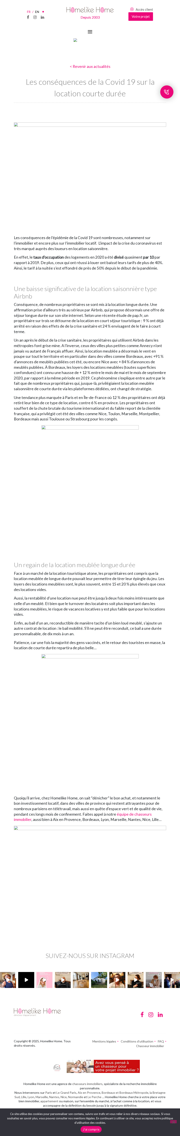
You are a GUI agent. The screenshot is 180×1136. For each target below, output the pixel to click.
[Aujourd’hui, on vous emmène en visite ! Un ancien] (26, 980)
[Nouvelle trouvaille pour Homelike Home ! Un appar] (81, 980)
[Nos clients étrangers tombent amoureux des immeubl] (117, 980)
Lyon (31, 1097)
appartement (49, 1101)
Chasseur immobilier (150, 1046)
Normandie (75, 1097)
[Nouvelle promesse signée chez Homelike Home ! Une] (99, 980)
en (37, 12)
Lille (23, 1097)
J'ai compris (91, 1129)
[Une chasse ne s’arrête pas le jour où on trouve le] (136, 980)
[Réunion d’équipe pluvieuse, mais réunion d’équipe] (172, 980)
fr (30, 12)
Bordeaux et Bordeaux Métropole (125, 1092)
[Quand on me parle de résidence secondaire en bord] (44, 980)
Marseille (42, 1097)
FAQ (161, 1041)
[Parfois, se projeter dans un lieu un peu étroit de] (154, 980)
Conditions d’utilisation (137, 1041)
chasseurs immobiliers (87, 1084)
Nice (64, 1097)
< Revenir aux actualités (90, 66)
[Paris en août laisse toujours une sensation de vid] (8, 980)
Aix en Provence (89, 1092)
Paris (48, 1092)
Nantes (54, 1097)
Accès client (144, 9)
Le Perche (94, 1097)
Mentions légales (104, 1041)
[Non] (173, 1121)
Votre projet (141, 16)
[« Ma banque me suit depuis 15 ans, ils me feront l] (63, 980)
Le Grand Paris (66, 1092)
